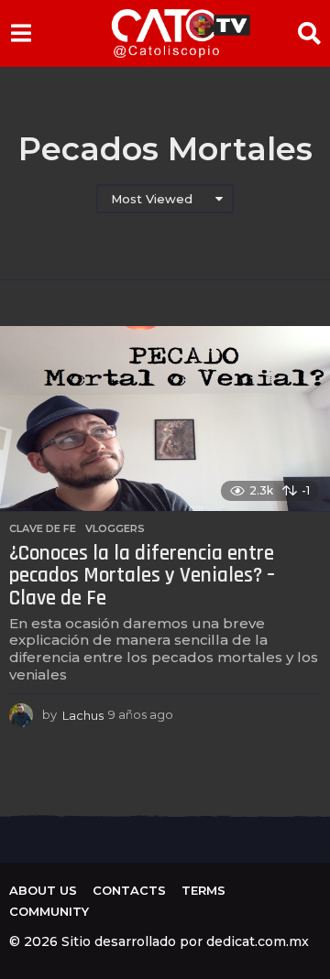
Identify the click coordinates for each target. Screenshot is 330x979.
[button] (20, 33)
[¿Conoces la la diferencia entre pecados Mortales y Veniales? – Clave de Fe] (165, 419)
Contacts (129, 890)
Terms (204, 890)
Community (49, 911)
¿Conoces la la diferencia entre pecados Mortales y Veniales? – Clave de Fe (142, 576)
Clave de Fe (42, 528)
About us (43, 890)
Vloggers (115, 528)
